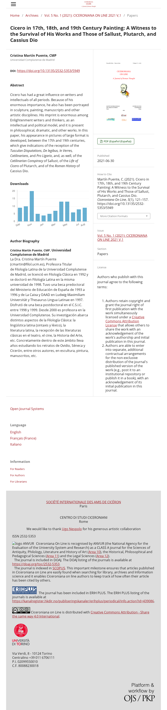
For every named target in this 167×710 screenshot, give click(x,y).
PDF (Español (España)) (117, 141)
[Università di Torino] (21, 646)
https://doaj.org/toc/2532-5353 (35, 564)
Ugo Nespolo (72, 529)
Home (15, 15)
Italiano (16, 444)
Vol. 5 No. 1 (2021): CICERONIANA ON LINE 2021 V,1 (82, 15)
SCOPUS (59, 568)
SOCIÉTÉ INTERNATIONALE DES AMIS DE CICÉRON (83, 502)
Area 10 (94, 552)
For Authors (17, 475)
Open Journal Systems (27, 409)
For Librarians (18, 481)
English (15, 432)
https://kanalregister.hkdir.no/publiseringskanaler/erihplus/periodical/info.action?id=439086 (83, 601)
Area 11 (52, 556)
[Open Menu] (13, 4)
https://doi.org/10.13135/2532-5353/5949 (48, 70)
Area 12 (102, 556)
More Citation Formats (114, 216)
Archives (31, 15)
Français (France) (23, 438)
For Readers (17, 469)
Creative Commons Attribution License (124, 321)
